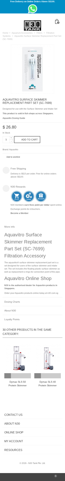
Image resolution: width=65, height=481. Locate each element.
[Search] (58, 27)
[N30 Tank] (32, 25)
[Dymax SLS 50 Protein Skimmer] (17, 358)
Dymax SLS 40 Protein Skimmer (47, 383)
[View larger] (49, 89)
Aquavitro (13, 149)
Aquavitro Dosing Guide (14, 118)
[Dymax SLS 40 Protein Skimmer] (47, 358)
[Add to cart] (7, 375)
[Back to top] (11, 477)
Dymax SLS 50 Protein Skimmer (17, 383)
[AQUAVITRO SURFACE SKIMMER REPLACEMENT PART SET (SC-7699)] (32, 69)
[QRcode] (32, 477)
